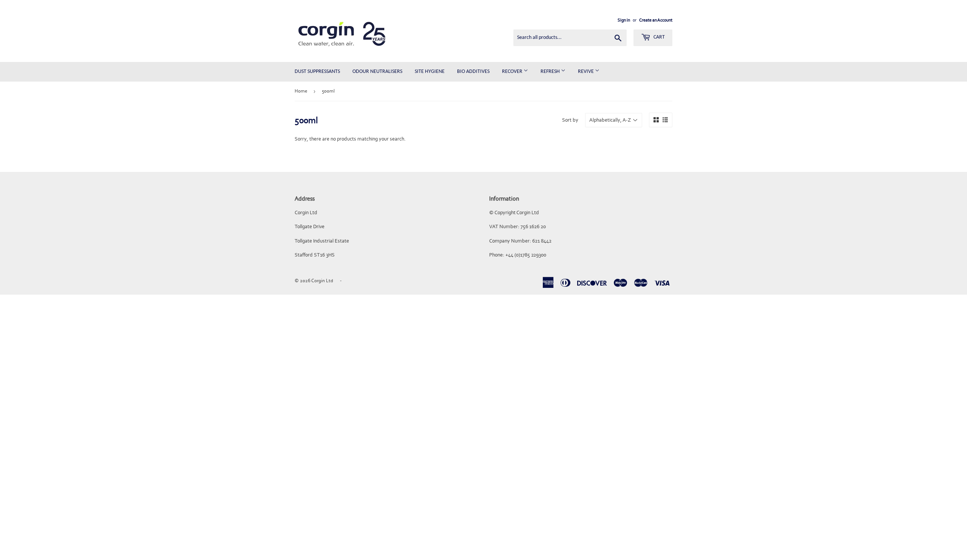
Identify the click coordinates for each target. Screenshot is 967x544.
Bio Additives (473, 71)
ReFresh (551, 71)
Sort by (570, 120)
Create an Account (655, 20)
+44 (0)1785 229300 (525, 255)
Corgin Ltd (322, 280)
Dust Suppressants (317, 71)
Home (301, 91)
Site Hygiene (430, 71)
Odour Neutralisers (377, 71)
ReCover (513, 71)
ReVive (586, 71)
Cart (658, 37)
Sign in (624, 20)
